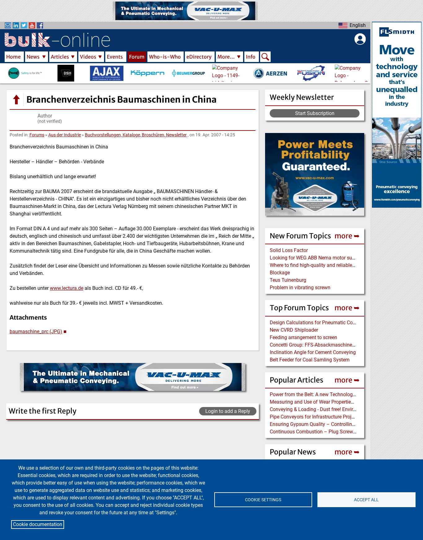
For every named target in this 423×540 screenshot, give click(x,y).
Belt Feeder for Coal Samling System (310, 360)
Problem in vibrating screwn (300, 287)
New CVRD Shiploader (294, 330)
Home (13, 57)
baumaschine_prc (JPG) (36, 331)
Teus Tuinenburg (288, 280)
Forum (137, 57)
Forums (36, 134)
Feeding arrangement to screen (303, 337)
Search (265, 57)
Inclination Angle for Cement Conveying (313, 352)
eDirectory (199, 57)
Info (250, 57)
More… (226, 57)
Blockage (280, 273)
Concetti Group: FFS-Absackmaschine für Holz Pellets (328, 345)
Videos (88, 57)
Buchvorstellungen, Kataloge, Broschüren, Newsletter (136, 134)
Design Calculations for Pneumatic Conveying (320, 322)
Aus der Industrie (64, 134)
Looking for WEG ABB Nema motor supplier (317, 258)
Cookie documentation (37, 524)
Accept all (366, 499)
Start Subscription (314, 113)
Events (115, 57)
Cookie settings (263, 499)
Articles (60, 57)
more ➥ (347, 235)
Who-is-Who (165, 57)
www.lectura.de (66, 288)
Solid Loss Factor (289, 250)
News (33, 57)
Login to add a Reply (227, 411)
